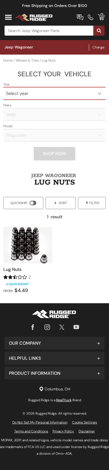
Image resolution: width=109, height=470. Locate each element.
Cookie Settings (84, 422)
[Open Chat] (80, 17)
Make (7, 105)
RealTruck (64, 400)
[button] (54, 343)
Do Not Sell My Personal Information (40, 422)
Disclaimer (87, 431)
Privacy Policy (63, 431)
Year (6, 84)
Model (8, 126)
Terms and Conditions (31, 431)
